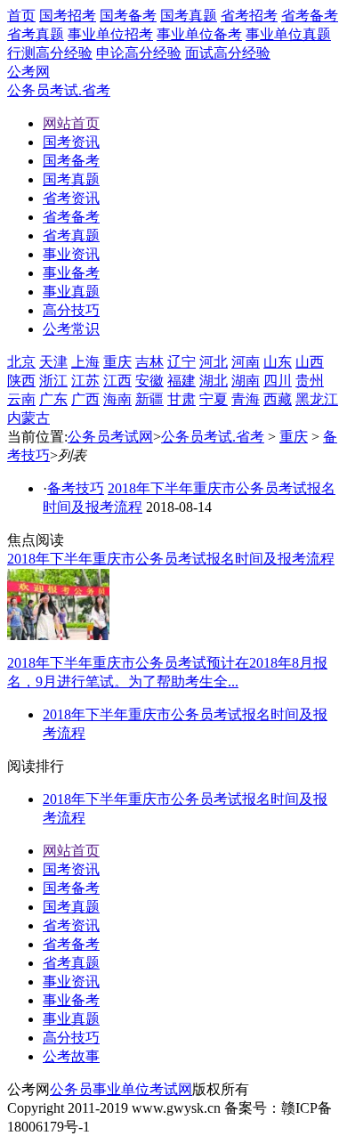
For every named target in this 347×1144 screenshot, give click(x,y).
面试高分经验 (227, 53)
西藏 (277, 399)
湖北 (213, 380)
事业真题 (71, 1018)
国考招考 (67, 15)
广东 (53, 399)
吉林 (149, 361)
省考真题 (35, 34)
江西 (117, 380)
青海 (245, 399)
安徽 (149, 380)
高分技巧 (71, 1037)
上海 (85, 361)
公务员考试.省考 (58, 90)
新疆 (149, 399)
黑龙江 (316, 399)
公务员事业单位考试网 (121, 1089)
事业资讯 (71, 981)
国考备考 (128, 15)
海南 (117, 399)
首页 (21, 15)
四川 (277, 380)
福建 (181, 380)
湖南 (245, 380)
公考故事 (71, 1056)
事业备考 (71, 1000)
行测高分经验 (50, 53)
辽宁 (181, 361)
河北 (213, 361)
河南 (245, 361)
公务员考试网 (110, 436)
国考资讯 (71, 869)
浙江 (53, 380)
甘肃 (181, 399)
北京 (21, 361)
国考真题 (188, 15)
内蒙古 (28, 418)
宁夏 (213, 399)
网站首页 (71, 850)
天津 (53, 361)
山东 (277, 361)
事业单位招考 (110, 34)
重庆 (117, 361)
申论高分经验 (139, 53)
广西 (85, 399)
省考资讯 (71, 925)
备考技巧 (75, 488)
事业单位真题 (288, 34)
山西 (309, 361)
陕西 (21, 380)
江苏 (85, 380)
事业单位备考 (199, 34)
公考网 (28, 71)
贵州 (309, 380)
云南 (21, 399)
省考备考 (309, 15)
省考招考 (249, 15)
